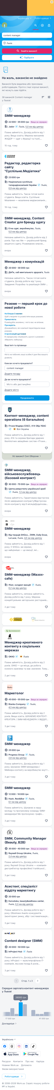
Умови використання (13, 1069)
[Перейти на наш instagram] (19, 1046)
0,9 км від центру (18, 188)
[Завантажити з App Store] (11, 1053)
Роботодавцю (42, 18)
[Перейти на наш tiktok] (33, 1046)
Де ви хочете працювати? (18, 379)
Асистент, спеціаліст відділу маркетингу (21, 888)
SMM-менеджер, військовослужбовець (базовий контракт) (22, 474)
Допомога (26, 1065)
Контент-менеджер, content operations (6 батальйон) (27, 417)
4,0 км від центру (33, 538)
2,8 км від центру (18, 758)
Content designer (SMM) (24, 941)
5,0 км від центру (34, 126)
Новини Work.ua (10, 1065)
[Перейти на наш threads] (11, 1046)
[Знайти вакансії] (36, 25)
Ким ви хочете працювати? (19, 363)
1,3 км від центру (28, 492)
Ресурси (6, 1061)
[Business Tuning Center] (38, 619)
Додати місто (12, 390)
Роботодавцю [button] (12, 1076)
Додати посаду (12, 373)
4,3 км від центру (17, 707)
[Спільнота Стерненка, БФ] (16, 619)
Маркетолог (14, 693)
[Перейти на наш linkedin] (26, 1046)
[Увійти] (49, 25)
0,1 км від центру (17, 802)
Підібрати (29, 57)
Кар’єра (40, 1061)
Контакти (18, 1061)
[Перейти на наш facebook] (4, 1046)
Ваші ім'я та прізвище (15, 345)
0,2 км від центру (18, 588)
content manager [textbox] (11, 35)
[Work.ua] (4, 25)
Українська (7, 1039)
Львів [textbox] (9, 43)
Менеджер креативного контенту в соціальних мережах (23, 646)
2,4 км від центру (18, 856)
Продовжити (27, 398)
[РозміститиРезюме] (42, 25)
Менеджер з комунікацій (24, 261)
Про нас (29, 1061)
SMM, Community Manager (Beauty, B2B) (25, 840)
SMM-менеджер (17, 116)
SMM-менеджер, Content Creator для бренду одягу (25, 220)
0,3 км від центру (24, 904)
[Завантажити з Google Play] (31, 1053)
